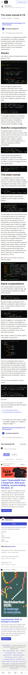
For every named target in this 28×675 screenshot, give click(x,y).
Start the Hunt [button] (6, 510)
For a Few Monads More (10, 410)
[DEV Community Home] (6, 2)
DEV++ (18, 650)
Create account (21, 2)
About (15, 657)
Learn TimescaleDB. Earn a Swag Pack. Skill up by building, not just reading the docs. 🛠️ (13, 484)
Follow (14, 524)
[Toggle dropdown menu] (26, 464)
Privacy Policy (15, 661)
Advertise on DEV (7, 655)
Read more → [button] (6, 638)
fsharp (3, 18)
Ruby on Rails (14, 666)
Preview (14, 454)
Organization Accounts (18, 655)
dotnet (9, 18)
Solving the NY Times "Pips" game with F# (13, 551)
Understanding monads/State (12, 412)
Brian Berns (8, 6)
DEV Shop (18, 659)
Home (4, 650)
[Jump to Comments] (10, 672)
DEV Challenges (11, 650)
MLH (24, 659)
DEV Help (19, 652)
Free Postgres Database (9, 659)
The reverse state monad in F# (9, 557)
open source (16, 663)
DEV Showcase (8, 657)
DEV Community (6, 645)
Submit (6, 454)
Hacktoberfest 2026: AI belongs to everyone (11, 620)
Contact (20, 657)
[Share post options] (25, 672)
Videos (22, 650)
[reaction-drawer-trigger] (4, 672)
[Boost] (22, 672)
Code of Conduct (9, 459)
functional (16, 18)
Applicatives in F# (8, 563)
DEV (8, 665)
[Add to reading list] (16, 672)
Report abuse (19, 459)
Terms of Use (23, 661)
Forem (7, 663)
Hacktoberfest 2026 (7, 629)
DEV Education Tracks (10, 652)
